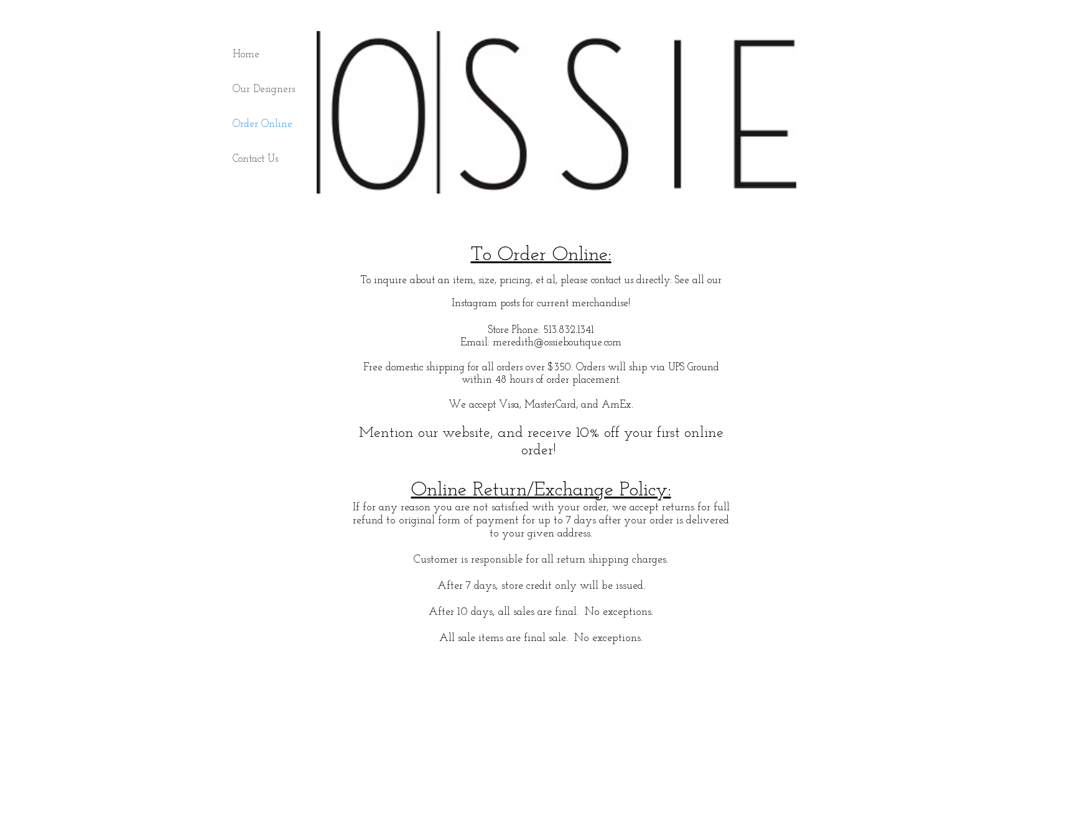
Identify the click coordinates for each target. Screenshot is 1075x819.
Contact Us (255, 159)
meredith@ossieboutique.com (557, 342)
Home (246, 54)
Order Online (262, 124)
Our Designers (264, 89)
